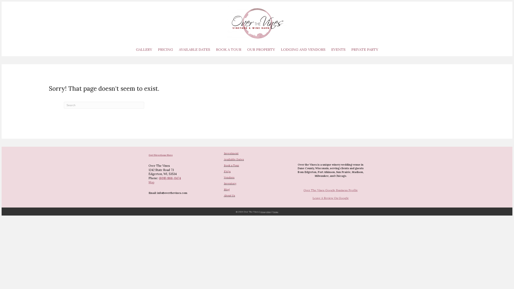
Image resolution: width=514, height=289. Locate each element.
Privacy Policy (265, 212)
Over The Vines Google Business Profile (331, 190)
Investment (231, 153)
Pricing (165, 49)
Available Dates (194, 49)
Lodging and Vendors (303, 49)
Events (338, 49)
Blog (227, 189)
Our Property (261, 49)
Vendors (229, 177)
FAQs (227, 171)
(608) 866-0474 (170, 178)
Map (151, 182)
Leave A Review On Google (331, 198)
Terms (275, 212)
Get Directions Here (161, 155)
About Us (229, 195)
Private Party (364, 49)
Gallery (144, 49)
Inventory (230, 183)
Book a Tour (228, 49)
